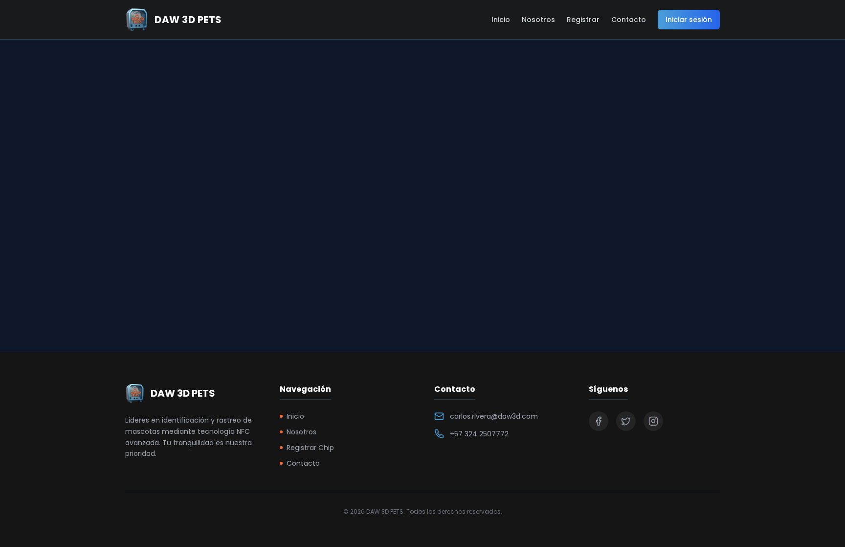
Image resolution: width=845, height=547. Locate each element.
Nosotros (538, 19)
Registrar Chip (310, 447)
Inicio (500, 19)
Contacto (628, 19)
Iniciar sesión (689, 19)
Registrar (583, 19)
